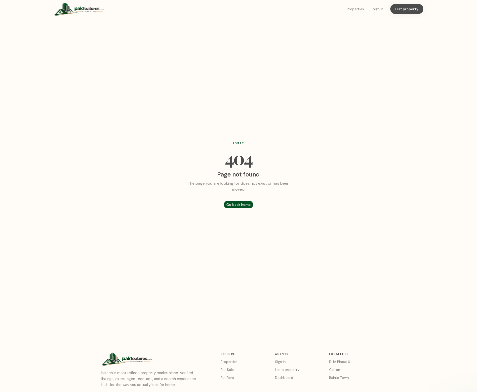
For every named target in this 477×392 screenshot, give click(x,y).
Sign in (378, 9)
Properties (355, 9)
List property (406, 9)
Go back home (238, 204)
